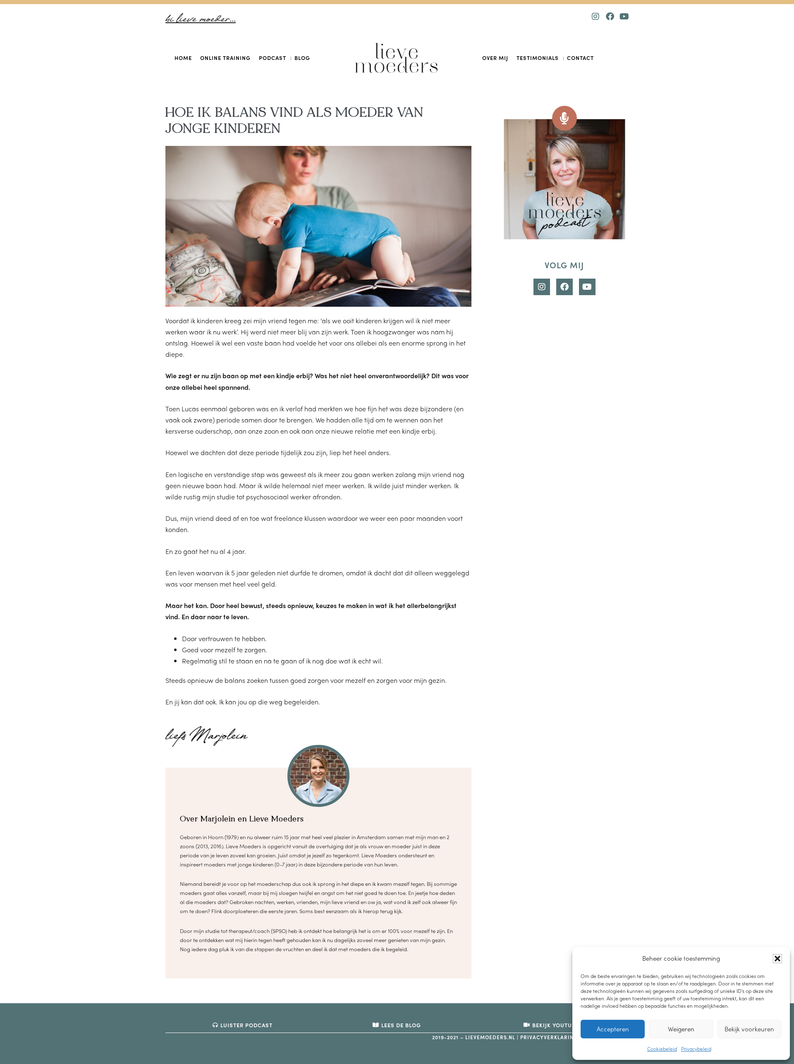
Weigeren (681, 1028)
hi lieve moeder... (200, 19)
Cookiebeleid (662, 1048)
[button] (777, 958)
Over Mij (495, 58)
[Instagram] (595, 16)
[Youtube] (624, 16)
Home (183, 58)
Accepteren (613, 1028)
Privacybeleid (696, 1048)
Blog (302, 58)
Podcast (272, 58)
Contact (580, 58)
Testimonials (538, 58)
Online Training (225, 58)
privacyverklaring (549, 1037)
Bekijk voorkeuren (749, 1028)
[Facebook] (610, 16)
